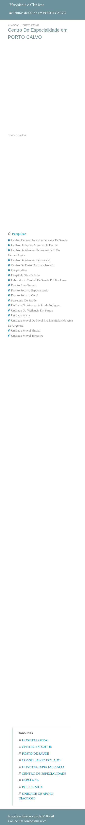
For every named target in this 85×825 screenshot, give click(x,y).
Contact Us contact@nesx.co (27, 821)
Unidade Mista (20, 315)
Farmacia (30, 780)
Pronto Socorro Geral (24, 295)
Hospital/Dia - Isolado (25, 275)
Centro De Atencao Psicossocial (30, 260)
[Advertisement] (42, 86)
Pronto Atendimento (24, 285)
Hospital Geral (35, 740)
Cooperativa (19, 270)
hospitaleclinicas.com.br (25, 816)
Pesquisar (18, 234)
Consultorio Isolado (41, 760)
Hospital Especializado (43, 767)
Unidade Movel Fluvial (25, 331)
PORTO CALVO (31, 25)
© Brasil (31, 816)
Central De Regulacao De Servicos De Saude (39, 240)
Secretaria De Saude (24, 300)
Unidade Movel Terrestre (27, 336)
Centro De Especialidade (44, 773)
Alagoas (13, 25)
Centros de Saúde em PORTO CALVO (39, 13)
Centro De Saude (37, 747)
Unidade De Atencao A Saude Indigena (35, 305)
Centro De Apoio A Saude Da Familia (34, 245)
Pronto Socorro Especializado (29, 290)
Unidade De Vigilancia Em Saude (32, 311)
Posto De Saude (35, 753)
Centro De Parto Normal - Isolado (32, 265)
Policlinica (32, 787)
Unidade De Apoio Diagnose (36, 796)
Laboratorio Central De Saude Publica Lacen (39, 280)
